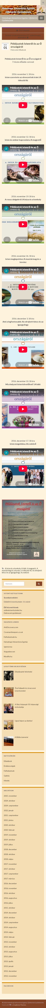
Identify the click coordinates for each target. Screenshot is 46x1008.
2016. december (10, 883)
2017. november (10, 864)
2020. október (9, 825)
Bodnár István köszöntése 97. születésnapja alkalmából (23, 36)
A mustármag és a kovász (20, 569)
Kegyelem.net (9, 651)
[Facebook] (7, 2)
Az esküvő (25, 572)
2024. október (9, 801)
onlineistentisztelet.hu (13, 610)
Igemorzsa (8, 647)
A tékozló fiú (26, 570)
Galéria (6, 776)
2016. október (9, 893)
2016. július (8, 903)
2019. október (9, 840)
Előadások (22, 50)
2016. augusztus (10, 898)
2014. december (10, 913)
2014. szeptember (11, 922)
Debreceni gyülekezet (12, 613)
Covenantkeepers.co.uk (13, 632)
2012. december (10, 971)
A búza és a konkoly (13, 568)
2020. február (9, 830)
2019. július (8, 844)
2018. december (10, 849)
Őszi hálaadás (24, 30)
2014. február (9, 937)
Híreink (6, 780)
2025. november (10, 796)
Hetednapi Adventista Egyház (16, 642)
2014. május (8, 932)
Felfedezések (9, 771)
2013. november (10, 942)
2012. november (10, 976)
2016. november (10, 888)
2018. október (9, 854)
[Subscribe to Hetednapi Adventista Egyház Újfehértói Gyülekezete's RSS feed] (3, 2)
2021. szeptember (11, 815)
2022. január (9, 810)
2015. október (9, 908)
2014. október (9, 917)
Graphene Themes (19, 1005)
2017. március (9, 878)
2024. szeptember (11, 805)
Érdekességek (9, 766)
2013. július (8, 956)
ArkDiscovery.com (11, 627)
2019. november (10, 835)
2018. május (8, 859)
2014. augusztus (10, 927)
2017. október (9, 869)
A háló (23, 568)
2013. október (9, 947)
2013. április (8, 961)
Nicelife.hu (8, 656)
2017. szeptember (11, 874)
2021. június (8, 820)
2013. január (9, 966)
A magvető (31, 568)
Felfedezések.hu (10, 637)
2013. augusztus (10, 951)
